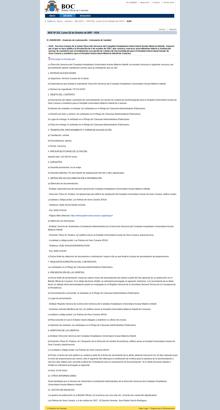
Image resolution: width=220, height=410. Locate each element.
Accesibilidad (131, 2)
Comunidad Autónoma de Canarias (52, 7)
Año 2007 (79, 21)
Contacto (156, 2)
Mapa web (144, 2)
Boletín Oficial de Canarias (74, 7)
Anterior (162, 29)
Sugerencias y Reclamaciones (163, 408)
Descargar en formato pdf (63, 59)
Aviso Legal (143, 408)
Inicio (52, 16)
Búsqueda (85, 16)
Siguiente (173, 29)
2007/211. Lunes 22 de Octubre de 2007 (105, 21)
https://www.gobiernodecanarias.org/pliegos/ (91, 215)
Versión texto (168, 2)
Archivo (67, 16)
